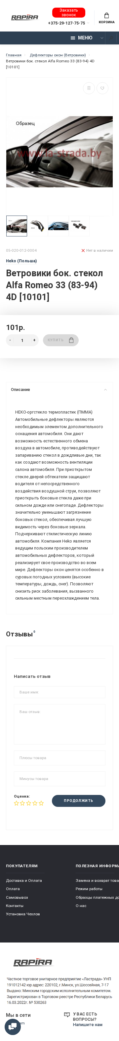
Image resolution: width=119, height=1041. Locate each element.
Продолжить (78, 801)
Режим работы (89, 888)
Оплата (13, 888)
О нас (81, 905)
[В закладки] (102, 88)
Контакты (14, 905)
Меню (85, 37)
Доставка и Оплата (24, 880)
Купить (55, 340)
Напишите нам (87, 1024)
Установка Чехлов (23, 914)
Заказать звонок (69, 12)
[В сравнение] (89, 88)
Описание (20, 389)
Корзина (107, 22)
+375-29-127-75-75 (66, 23)
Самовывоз (17, 897)
